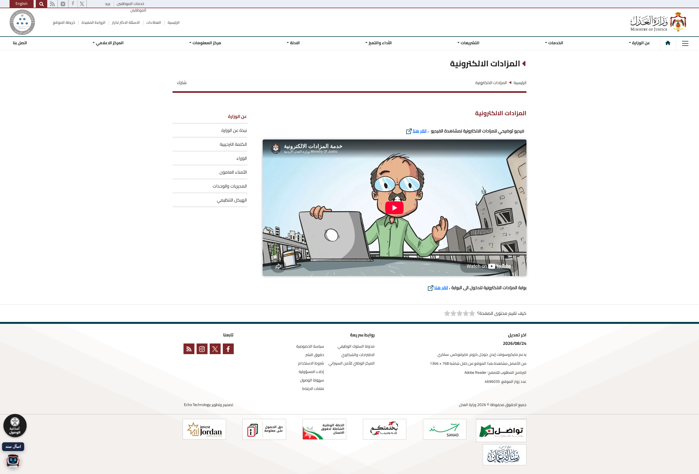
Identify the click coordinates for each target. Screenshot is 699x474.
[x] (216, 349)
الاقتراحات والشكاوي (358, 355)
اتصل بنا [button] (20, 43)
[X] (82, 4)
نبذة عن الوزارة (234, 130)
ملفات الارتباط (313, 389)
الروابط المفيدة (93, 22)
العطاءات (153, 22)
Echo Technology (197, 404)
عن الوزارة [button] (641, 43)
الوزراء (241, 158)
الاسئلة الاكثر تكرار (125, 22)
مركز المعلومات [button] (206, 43)
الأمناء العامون (233, 172)
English (22, 3)
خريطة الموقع (64, 22)
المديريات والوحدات (230, 186)
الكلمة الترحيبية (233, 144)
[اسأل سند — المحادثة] (13, 461)
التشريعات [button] (470, 43)
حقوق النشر (315, 355)
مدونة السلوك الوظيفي (356, 346)
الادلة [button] (295, 43)
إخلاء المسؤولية (311, 372)
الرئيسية (173, 22)
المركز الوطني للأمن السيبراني (351, 363)
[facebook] (73, 4)
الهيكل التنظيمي (232, 200)
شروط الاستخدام (311, 363)
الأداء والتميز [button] (380, 43)
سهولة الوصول (312, 380)
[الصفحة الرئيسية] (667, 43)
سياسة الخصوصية (310, 346)
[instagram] (63, 4)
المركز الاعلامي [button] (110, 43)
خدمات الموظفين (130, 3)
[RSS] (52, 4)
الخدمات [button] (555, 43)
